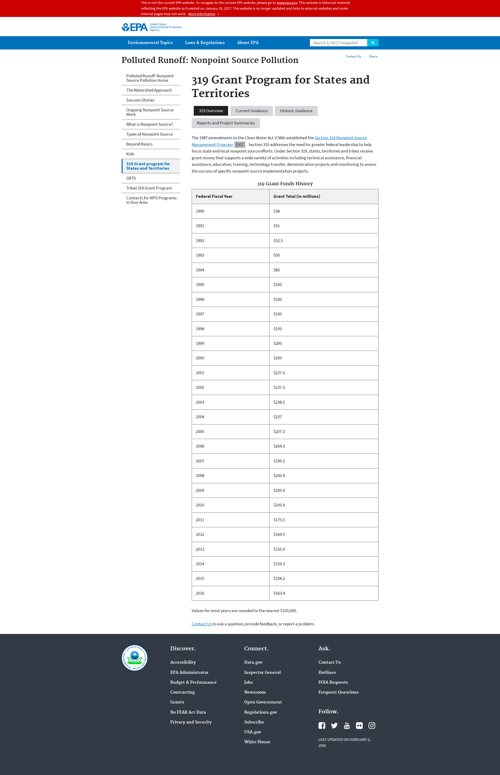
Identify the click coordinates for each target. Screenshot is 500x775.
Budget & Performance (193, 682)
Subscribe (254, 722)
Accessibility (183, 662)
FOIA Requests (333, 682)
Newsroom (255, 692)
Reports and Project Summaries (226, 123)
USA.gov (252, 732)
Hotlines (327, 672)
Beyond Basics (139, 144)
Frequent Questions (338, 692)
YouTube (346, 725)
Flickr (359, 725)
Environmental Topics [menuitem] (150, 42)
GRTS (131, 178)
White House (257, 742)
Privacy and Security (191, 722)
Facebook (321, 725)
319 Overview (211, 110)
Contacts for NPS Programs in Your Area (151, 200)
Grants (177, 702)
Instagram (371, 725)
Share (373, 56)
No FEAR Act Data (188, 712)
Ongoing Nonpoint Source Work (149, 112)
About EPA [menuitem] (248, 42)
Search (373, 42)
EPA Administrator (189, 672)
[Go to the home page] (135, 27)
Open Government (263, 702)
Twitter (334, 725)
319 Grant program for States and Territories (148, 166)
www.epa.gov (287, 2)
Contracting (182, 692)
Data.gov (253, 662)
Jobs (248, 682)
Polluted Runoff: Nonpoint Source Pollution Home (150, 78)
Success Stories (140, 100)
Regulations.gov (260, 712)
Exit (239, 144)
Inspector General (262, 672)
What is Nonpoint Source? (149, 124)
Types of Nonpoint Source (149, 134)
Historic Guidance (296, 110)
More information (201, 13)
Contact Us (353, 56)
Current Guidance (252, 110)
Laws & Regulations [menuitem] (205, 42)
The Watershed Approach (149, 90)
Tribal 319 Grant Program (149, 188)
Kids (130, 154)
